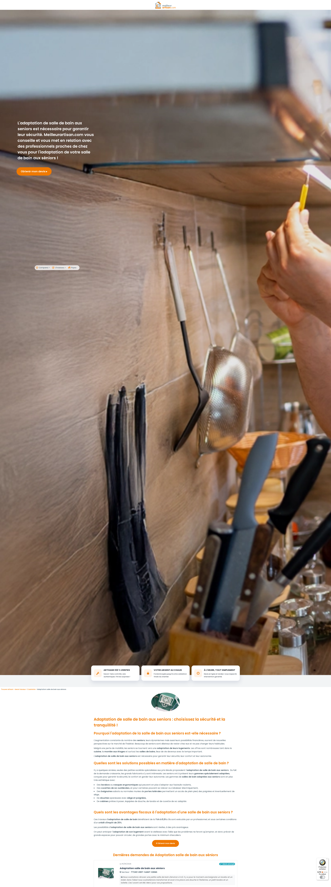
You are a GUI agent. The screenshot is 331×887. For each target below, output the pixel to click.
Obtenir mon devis (33, 171)
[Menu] (326, 859)
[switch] (322, 877)
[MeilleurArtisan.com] (165, 4)
